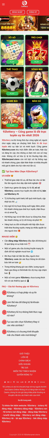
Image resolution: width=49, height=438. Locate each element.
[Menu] (3, 4)
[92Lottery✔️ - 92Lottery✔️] (24, 4)
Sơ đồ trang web (24, 400)
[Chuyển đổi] (4, 292)
